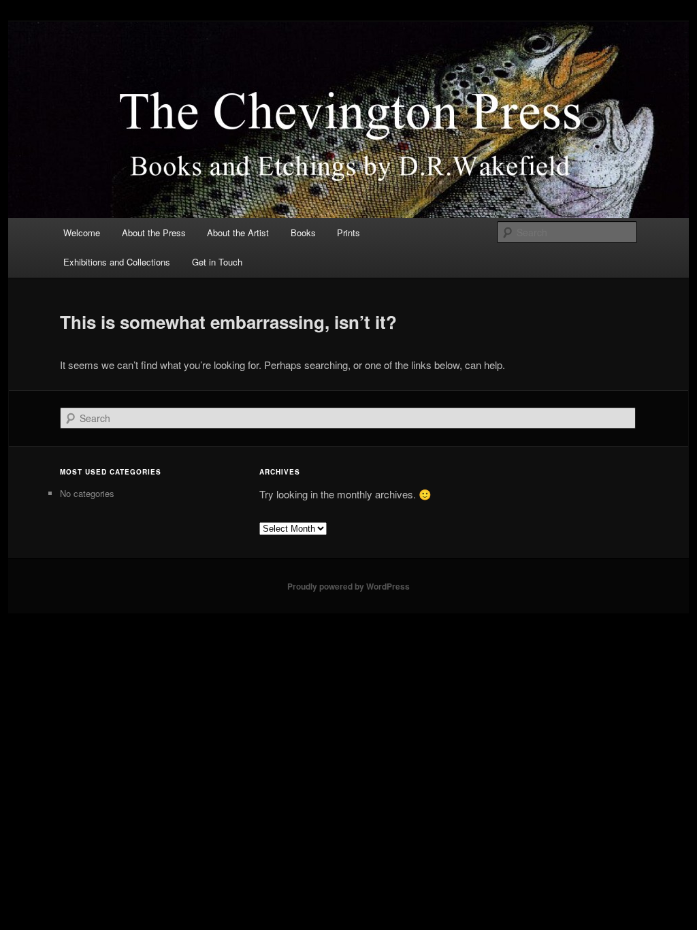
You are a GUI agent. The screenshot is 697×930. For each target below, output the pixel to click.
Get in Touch (217, 261)
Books (303, 232)
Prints (348, 232)
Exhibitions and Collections (116, 261)
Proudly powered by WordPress (348, 586)
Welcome (81, 232)
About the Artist (238, 232)
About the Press (154, 232)
